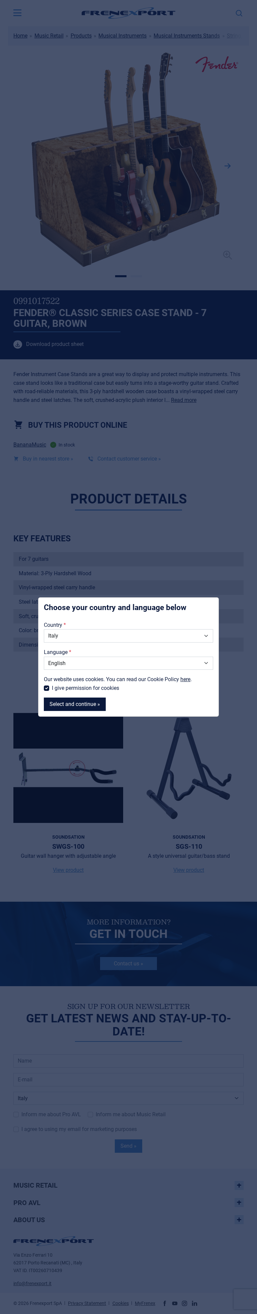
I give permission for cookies (85, 688)
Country (53, 625)
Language (56, 652)
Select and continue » (75, 704)
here (185, 679)
